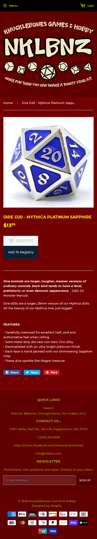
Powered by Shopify (47, 506)
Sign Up (85, 480)
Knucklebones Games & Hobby (52, 501)
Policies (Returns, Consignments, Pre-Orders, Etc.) (48, 413)
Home (8, 103)
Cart (90, 5)
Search (49, 408)
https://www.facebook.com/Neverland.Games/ (48, 445)
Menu (13, 5)
